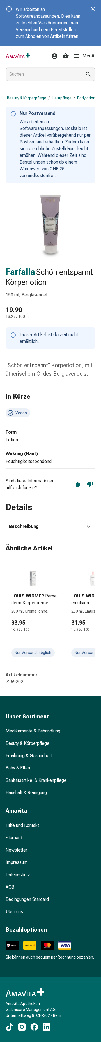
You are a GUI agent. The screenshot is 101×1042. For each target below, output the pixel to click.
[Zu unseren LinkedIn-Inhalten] (46, 1027)
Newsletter (16, 850)
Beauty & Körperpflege (26, 98)
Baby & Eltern (18, 768)
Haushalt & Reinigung (26, 792)
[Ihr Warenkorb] (65, 56)
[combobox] (42, 74)
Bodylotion (86, 98)
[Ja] (77, 484)
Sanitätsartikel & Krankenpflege (36, 780)
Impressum (16, 862)
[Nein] (89, 484)
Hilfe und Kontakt (22, 825)
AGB (10, 887)
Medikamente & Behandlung (33, 731)
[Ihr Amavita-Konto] (53, 56)
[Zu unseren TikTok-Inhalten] (9, 1027)
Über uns (14, 911)
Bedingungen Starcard (27, 899)
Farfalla (20, 272)
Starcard (14, 837)
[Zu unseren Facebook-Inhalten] (34, 1027)
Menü (88, 56)
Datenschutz (18, 874)
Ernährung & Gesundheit (29, 755)
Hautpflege (62, 98)
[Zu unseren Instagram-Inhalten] (22, 1027)
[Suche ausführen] (88, 74)
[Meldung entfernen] (93, 8)
